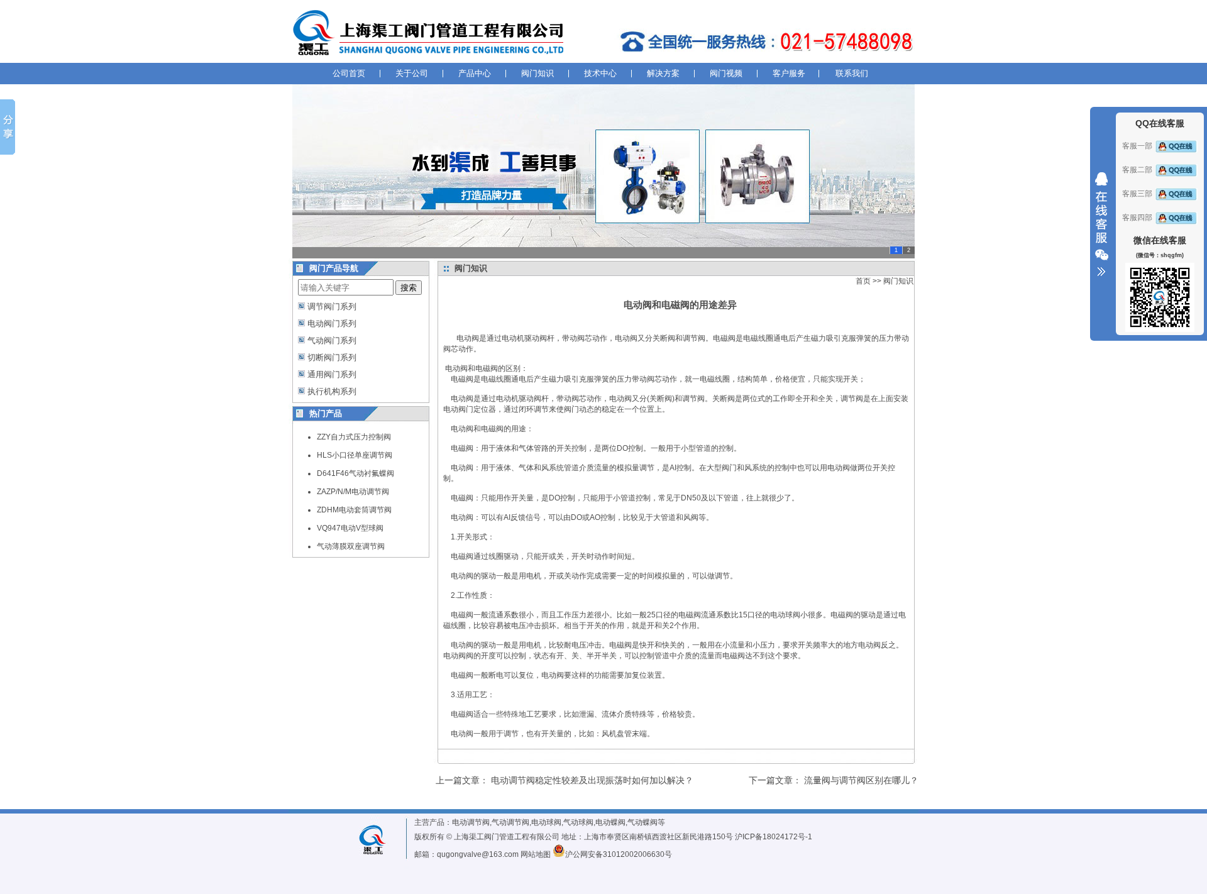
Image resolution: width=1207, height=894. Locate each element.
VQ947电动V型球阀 (350, 528)
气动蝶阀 (642, 822)
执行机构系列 (331, 391)
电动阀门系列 (331, 323)
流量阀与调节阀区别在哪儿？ (861, 780)
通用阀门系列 (331, 374)
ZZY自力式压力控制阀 (354, 437)
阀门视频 (726, 73)
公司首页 (349, 73)
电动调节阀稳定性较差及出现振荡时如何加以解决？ (592, 780)
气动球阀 (578, 822)
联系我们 (851, 73)
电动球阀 (546, 822)
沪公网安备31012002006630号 (618, 854)
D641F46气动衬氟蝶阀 (355, 473)
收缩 (1101, 224)
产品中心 (474, 73)
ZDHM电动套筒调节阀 (354, 509)
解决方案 (663, 73)
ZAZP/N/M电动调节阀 (353, 491)
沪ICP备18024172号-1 (773, 836)
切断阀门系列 (331, 357)
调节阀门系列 (331, 306)
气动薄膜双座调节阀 (351, 546)
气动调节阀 (510, 822)
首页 (863, 281)
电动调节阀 (471, 822)
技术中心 (600, 73)
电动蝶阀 (610, 822)
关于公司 (411, 73)
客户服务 (789, 73)
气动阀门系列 (331, 340)
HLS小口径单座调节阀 (354, 455)
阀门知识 (537, 73)
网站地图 (536, 854)
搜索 (408, 287)
